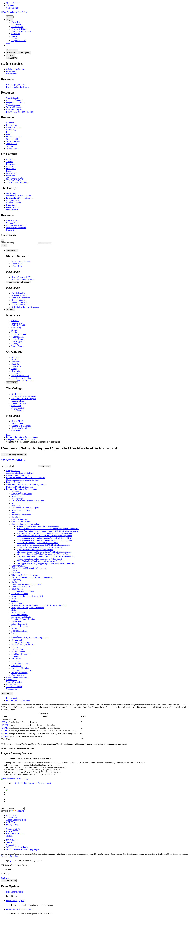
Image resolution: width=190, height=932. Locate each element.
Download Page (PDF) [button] (15, 900)
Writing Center (12, 148)
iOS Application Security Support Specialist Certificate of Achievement (46, 556)
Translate (20, 811)
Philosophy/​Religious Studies (23, 645)
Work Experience (18, 675)
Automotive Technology (21, 510)
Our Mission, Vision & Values (18, 196)
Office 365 (15, 34)
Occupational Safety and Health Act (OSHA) (29, 638)
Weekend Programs (14, 107)
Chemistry (15, 517)
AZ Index (10, 5)
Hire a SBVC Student (15, 833)
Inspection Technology (20, 614)
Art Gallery (11, 159)
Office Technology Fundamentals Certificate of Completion (41, 561)
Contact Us (10, 230)
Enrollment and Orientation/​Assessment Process (25, 477)
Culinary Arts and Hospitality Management (28, 568)
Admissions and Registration (18, 475)
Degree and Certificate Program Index (21, 437)
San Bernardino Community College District (32, 783)
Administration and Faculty (17, 677)
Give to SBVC (12, 221)
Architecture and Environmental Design (27, 501)
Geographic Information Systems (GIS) (27, 596)
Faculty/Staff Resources (21, 31)
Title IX (9, 836)
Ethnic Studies (17, 589)
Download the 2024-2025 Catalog (20, 909)
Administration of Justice (21, 494)
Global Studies (17, 603)
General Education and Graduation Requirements (26, 484)
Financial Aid (12, 50)
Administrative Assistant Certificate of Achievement (38, 526)
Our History (11, 193)
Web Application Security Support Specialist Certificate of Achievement (46, 563)
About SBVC (12, 58)
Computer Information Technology (20, 439)
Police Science (17, 649)
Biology (14, 512)
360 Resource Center (14, 178)
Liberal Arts (16, 621)
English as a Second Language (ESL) (26, 584)
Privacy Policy (12, 824)
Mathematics (16, 628)
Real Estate (16, 659)
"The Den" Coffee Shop (16, 180)
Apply (8, 43)
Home (8, 435)
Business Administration (21, 515)
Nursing (14, 635)
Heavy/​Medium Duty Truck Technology (27, 607)
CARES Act (11, 822)
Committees (11, 205)
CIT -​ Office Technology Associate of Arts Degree (37, 542)
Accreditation (11, 817)
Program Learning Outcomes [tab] (18, 700)
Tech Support (11, 144)
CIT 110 (4, 725)
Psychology (16, 656)
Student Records (13, 141)
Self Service (16, 24)
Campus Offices (12, 200)
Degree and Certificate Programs (19, 487)
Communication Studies (21, 522)
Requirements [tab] (11, 698)
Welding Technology (19, 673)
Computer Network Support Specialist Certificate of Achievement (43, 545)
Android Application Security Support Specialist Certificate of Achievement (47, 531)
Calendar (10, 123)
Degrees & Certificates (15, 102)
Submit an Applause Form (17, 847)
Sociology (15, 661)
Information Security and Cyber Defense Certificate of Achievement (44, 552)
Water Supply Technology (22, 670)
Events (9, 132)
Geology (14, 601)
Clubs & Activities (13, 127)
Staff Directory (12, 210)
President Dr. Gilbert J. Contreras (19, 198)
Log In (9, 20)
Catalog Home (12, 8)
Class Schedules (12, 98)
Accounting (16, 491)
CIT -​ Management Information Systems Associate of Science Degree (45, 538)
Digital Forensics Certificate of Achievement (35, 549)
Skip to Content (12, 3)
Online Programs (13, 105)
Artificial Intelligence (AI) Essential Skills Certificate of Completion (44, 533)
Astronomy (16, 505)
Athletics (9, 161)
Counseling (11, 130)
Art (12, 503)
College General (13, 470)
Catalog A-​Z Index (14, 682)
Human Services (18, 612)
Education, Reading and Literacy (24, 575)
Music (13, 633)
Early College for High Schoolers (19, 112)
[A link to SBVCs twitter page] (7, 790)
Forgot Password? (18, 40)
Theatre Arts (16, 666)
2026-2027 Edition (13, 460)
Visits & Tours (12, 223)
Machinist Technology (20, 626)
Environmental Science (20, 587)
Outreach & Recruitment (16, 228)
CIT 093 (4, 733)
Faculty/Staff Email (19, 29)
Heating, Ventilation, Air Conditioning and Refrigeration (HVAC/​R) (39, 605)
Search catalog (7, 243)
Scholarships (11, 74)
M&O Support (12, 840)
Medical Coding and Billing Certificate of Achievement (39, 559)
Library (9, 171)
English (14, 582)
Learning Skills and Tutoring (23, 619)
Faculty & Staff (12, 207)
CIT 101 (4, 722)
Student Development (20, 663)
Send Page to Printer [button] (14, 892)
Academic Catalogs (14, 100)
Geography (16, 598)
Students (10, 55)
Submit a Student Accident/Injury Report (22, 849)
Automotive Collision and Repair (24, 508)
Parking (9, 134)
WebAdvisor (16, 22)
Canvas (14, 36)
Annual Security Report (16, 820)
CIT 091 (4, 728)
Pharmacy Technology (20, 642)
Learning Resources (14, 482)
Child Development (19, 519)
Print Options (7, 693)
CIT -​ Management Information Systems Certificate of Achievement (44, 540)
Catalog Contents (13, 684)
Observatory (11, 173)
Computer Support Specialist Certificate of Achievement (39, 547)
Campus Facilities (13, 203)
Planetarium (11, 175)
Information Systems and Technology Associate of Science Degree (44, 554)
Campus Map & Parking (16, 225)
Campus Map (11, 125)
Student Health (12, 139)
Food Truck (11, 168)
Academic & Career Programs (18, 53)
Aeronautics (16, 496)
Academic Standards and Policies (19, 473)
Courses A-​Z (11, 679)
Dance (14, 570)
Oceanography (17, 640)
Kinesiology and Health (21, 617)
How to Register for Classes (17, 87)
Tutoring (9, 146)
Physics (14, 647)
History (14, 610)
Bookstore (10, 164)
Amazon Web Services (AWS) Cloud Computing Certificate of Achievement (48, 529)
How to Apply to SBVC (16, 85)
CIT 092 (4, 731)
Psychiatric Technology (21, 654)
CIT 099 (4, 736)
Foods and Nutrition (19, 594)
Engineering (16, 580)
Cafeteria (10, 166)
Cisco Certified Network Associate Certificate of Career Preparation (44, 536)
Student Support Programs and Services (22, 480)
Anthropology (17, 498)
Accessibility (11, 815)
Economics (15, 573)
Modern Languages (19, 631)
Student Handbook (14, 137)
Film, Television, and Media (22, 591)
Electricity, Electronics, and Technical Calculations (32, 577)
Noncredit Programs (14, 109)
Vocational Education (20, 668)
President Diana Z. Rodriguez (23, 398)
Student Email (17, 27)
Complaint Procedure (9, 856)
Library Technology (19, 624)
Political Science (18, 652)
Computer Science (18, 566)
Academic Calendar (14, 686)
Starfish (14, 38)
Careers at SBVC (13, 829)
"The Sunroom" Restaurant (17, 182)
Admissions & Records (15, 69)
